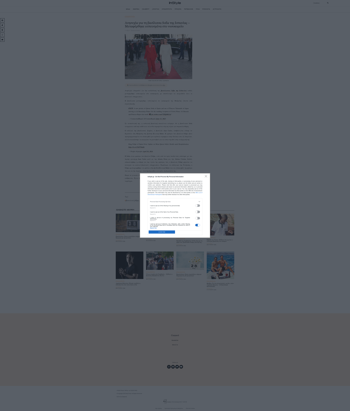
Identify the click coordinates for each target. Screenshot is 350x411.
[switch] (197, 205)
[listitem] (175, 202)
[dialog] (175, 205)
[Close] (206, 177)
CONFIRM (162, 232)
